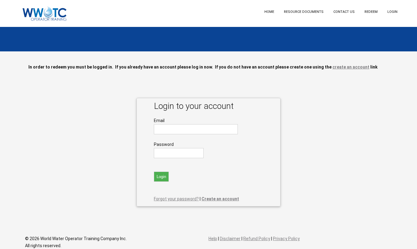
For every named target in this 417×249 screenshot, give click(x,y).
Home (269, 12)
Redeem (371, 12)
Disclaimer (230, 238)
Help (213, 238)
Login (392, 12)
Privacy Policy (286, 238)
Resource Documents (304, 12)
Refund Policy (256, 238)
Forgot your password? (176, 198)
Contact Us (344, 12)
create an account (350, 67)
